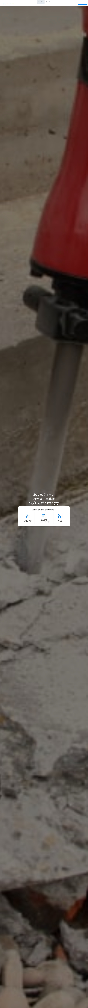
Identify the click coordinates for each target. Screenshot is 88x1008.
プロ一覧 (48, 1)
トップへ (41, 1)
